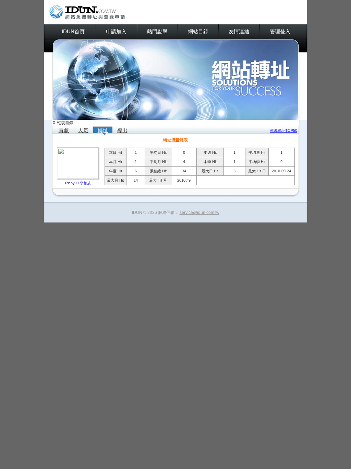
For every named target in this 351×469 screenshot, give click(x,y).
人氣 (83, 130)
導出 (122, 130)
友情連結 (239, 31)
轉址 (103, 130)
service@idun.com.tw (199, 212)
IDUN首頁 (73, 31)
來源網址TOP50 (283, 130)
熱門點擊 (157, 31)
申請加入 (116, 31)
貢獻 (64, 130)
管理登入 (280, 31)
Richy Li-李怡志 (78, 183)
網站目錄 (198, 31)
